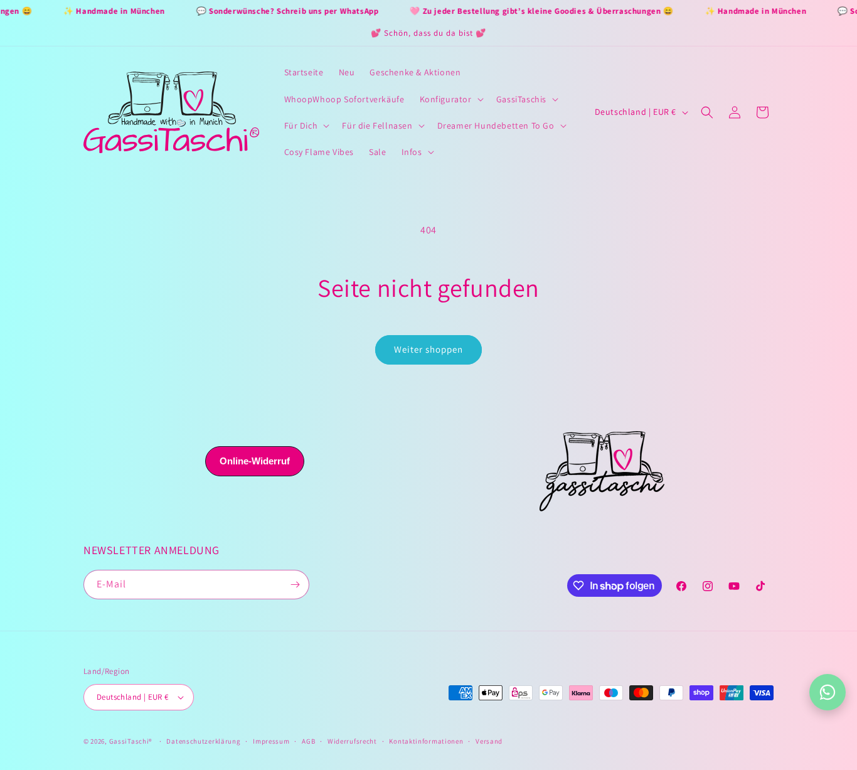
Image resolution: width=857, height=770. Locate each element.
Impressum (271, 741)
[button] (450, 99)
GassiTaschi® (130, 741)
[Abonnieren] (295, 584)
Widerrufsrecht (352, 741)
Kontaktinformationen (426, 741)
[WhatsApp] (827, 692)
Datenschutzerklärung (203, 741)
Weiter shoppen (428, 349)
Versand (489, 741)
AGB (308, 741)
